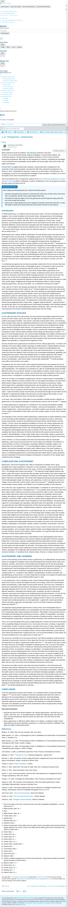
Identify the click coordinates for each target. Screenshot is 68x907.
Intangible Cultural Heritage (22, 799)
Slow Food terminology (21, 793)
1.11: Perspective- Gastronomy (18, 877)
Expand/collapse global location (65, 132)
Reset (2, 44)
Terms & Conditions (38, 903)
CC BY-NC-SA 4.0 (42, 877)
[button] (6, 100)
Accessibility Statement (50, 903)
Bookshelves (20, 132)
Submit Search (5, 33)
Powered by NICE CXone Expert (25, 898)
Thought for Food (21, 755)
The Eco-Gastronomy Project (23, 796)
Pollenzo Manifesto (20, 764)
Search (4, 128)
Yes (20, 891)
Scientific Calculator (8, 88)
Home (9, 132)
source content (49, 878)
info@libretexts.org (20, 904)
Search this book (4, 28)
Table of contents (59, 150)
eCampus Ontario (12, 147)
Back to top (5, 886)
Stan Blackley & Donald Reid (24, 878)
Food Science (33, 132)
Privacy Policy (28, 903)
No (26, 891)
